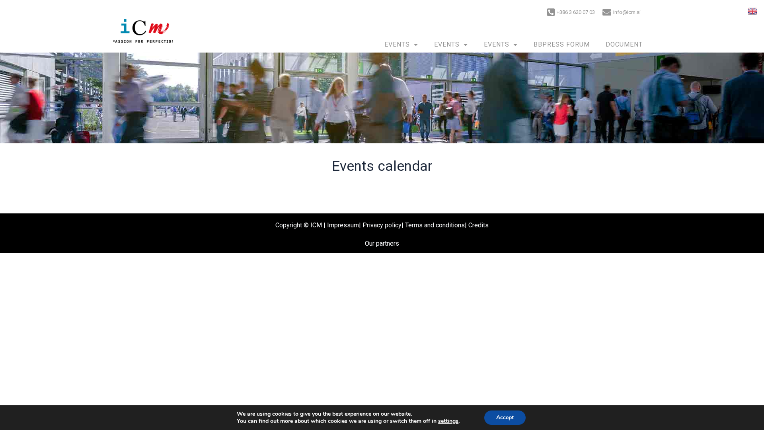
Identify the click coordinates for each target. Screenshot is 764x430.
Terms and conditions (435, 225)
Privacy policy (382, 225)
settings (448, 421)
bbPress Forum (562, 44)
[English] (753, 10)
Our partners (382, 243)
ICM (316, 225)
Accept (505, 417)
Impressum (343, 225)
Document (624, 44)
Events (397, 44)
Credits (478, 225)
